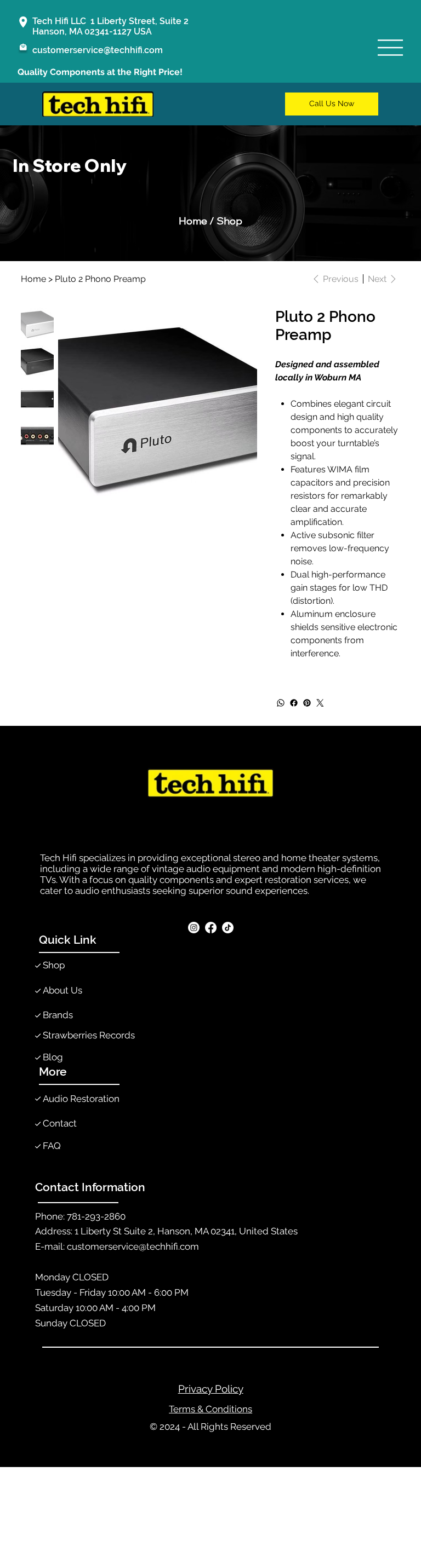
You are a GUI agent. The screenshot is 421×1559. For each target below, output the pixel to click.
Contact (60, 1123)
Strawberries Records (89, 1035)
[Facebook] (293, 702)
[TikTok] (228, 927)
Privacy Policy (210, 1389)
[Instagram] (194, 927)
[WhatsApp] (280, 702)
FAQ (52, 1145)
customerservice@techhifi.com (97, 50)
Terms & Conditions (210, 1409)
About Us (62, 990)
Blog (53, 1057)
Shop (54, 965)
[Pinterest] (306, 702)
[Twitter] (320, 702)
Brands (58, 1014)
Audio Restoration (81, 1098)
